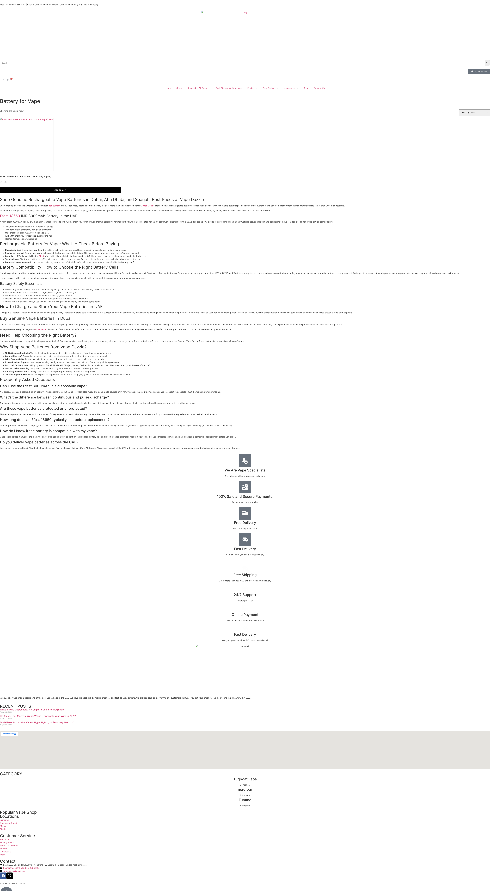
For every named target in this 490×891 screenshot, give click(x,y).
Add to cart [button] (60, 190)
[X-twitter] (9, 875)
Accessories (289, 88)
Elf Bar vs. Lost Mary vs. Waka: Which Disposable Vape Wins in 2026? (38, 716)
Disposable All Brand (197, 88)
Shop (306, 88)
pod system (54, 205)
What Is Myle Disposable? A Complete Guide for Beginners (32, 709)
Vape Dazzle (148, 205)
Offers (179, 88)
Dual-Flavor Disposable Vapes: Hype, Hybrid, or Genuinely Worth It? (37, 722)
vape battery (41, 329)
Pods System (268, 88)
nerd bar (245, 789)
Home (168, 88)
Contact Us (319, 88)
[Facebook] (3, 875)
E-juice (250, 88)
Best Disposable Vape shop (229, 88)
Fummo (245, 800)
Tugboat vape (245, 779)
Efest (41, 256)
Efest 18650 (10, 216)
